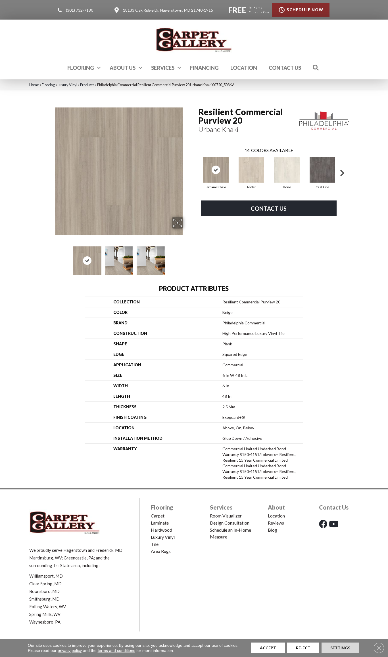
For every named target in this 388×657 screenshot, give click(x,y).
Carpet (157, 515)
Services (162, 68)
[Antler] (251, 170)
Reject (303, 647)
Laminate (160, 522)
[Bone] (287, 170)
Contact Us (285, 68)
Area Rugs (161, 551)
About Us (122, 68)
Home (34, 85)
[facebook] (323, 523)
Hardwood (161, 530)
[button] (99, 67)
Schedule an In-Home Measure (230, 533)
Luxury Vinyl (67, 85)
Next (187, 258)
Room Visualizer (226, 515)
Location (243, 68)
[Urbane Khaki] (216, 170)
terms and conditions (116, 650)
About (276, 507)
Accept (268, 647)
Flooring (80, 68)
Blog (272, 530)
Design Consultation (229, 522)
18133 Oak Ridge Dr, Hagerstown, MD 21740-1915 (168, 10)
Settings (340, 647)
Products (87, 85)
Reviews (276, 522)
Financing (204, 68)
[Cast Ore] (322, 170)
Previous (51, 258)
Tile (154, 544)
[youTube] (334, 523)
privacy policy (70, 650)
